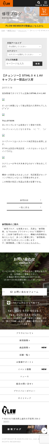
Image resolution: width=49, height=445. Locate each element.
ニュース (24, 376)
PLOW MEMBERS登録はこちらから (25, 26)
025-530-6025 (27, 310)
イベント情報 (24, 369)
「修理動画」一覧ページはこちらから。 (22, 243)
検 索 (38, 64)
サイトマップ (24, 398)
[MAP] (6, 421)
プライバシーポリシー (24, 390)
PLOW (6, 3)
